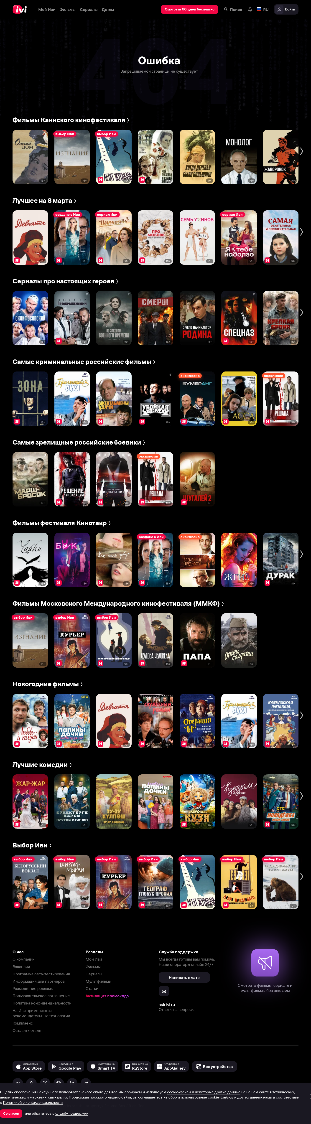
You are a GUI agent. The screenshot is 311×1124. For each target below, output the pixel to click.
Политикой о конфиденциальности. (33, 1102)
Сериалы (94, 974)
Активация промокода (107, 996)
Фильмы (93, 966)
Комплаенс (23, 1023)
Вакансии (21, 966)
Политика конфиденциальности (42, 1003)
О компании (24, 959)
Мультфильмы (99, 981)
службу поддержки (71, 1113)
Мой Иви (94, 959)
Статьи (92, 988)
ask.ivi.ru (167, 1004)
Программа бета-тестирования (41, 974)
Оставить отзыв (27, 1030)
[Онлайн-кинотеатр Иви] (21, 9)
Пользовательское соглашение (41, 996)
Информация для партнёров (39, 981)
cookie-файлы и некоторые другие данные (203, 1092)
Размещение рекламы (33, 988)
